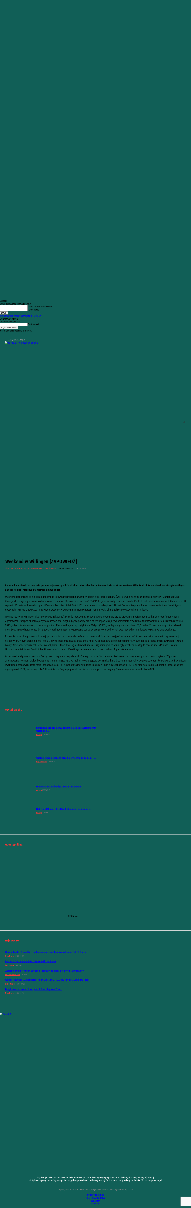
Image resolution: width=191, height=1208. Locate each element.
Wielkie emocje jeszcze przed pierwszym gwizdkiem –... (66, 757)
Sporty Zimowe (27, 568)
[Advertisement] (95, 524)
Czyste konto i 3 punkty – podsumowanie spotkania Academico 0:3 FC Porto (45, 952)
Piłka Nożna (9, 956)
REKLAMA (95, 1200)
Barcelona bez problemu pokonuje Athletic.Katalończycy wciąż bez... (66, 729)
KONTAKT (96, 1203)
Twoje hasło (33, 309)
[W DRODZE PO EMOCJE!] (23, 421)
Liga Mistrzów (41, 762)
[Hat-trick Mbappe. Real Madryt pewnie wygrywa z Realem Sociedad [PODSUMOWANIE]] (19, 810)
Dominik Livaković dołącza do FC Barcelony (58, 786)
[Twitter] (12, 335)
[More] (106, 858)
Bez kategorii (10, 984)
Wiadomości (39, 568)
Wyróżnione (50, 568)
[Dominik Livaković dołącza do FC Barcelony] (19, 788)
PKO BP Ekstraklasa (12, 975)
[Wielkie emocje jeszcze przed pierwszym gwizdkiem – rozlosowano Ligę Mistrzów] (19, 759)
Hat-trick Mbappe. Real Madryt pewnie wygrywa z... (63, 809)
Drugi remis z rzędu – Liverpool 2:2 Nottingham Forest (33, 989)
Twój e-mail (33, 324)
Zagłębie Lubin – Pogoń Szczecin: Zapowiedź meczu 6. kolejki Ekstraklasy (44, 970)
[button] (183, 421)
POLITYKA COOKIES (95, 1198)
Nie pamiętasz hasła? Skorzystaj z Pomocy (20, 316)
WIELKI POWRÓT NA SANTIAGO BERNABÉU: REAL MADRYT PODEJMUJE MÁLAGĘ (47, 980)
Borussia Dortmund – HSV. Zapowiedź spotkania (30, 961)
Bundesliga (9, 965)
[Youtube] (17, 335)
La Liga (39, 735)
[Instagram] (7, 335)
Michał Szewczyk (66, 568)
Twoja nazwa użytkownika (40, 306)
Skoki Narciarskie (12, 568)
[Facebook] (2, 335)
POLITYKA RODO (95, 1195)
